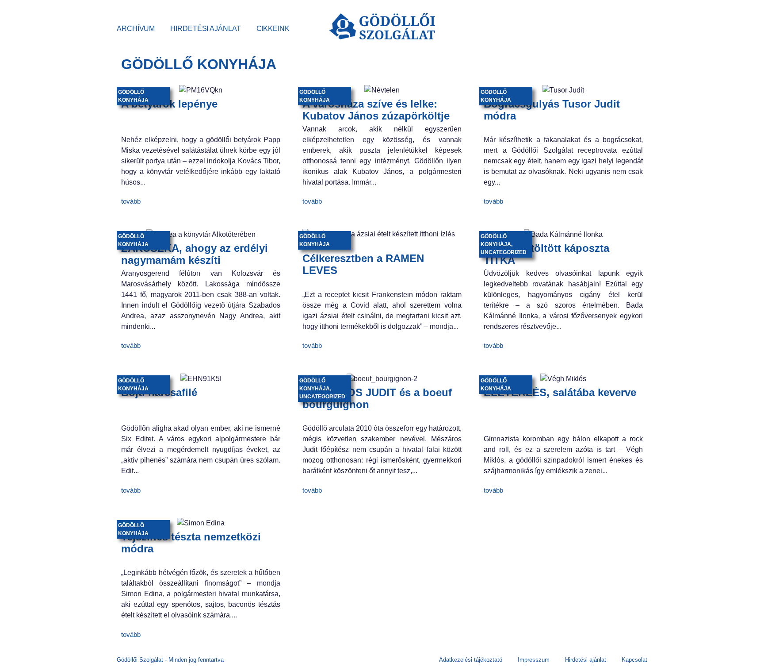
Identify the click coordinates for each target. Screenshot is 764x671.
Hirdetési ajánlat (205, 28)
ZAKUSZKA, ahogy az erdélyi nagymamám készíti (194, 254)
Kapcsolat (634, 659)
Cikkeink (273, 28)
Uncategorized (504, 252)
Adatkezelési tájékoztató (470, 659)
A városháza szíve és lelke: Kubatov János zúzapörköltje (376, 110)
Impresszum (534, 659)
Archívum (136, 28)
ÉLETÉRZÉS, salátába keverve (560, 392)
